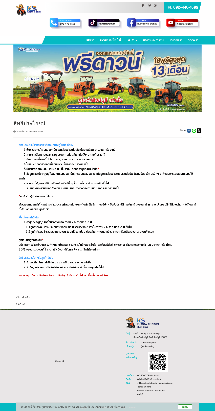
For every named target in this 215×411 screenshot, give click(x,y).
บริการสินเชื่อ (23, 297)
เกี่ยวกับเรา (176, 40)
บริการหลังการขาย (153, 40)
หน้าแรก (89, 40)
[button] (27, 78)
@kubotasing (147, 346)
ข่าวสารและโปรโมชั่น (111, 40)
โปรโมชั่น (21, 304)
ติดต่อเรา (193, 40)
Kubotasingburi (148, 342)
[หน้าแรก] (142, 322)
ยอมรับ (185, 406)
